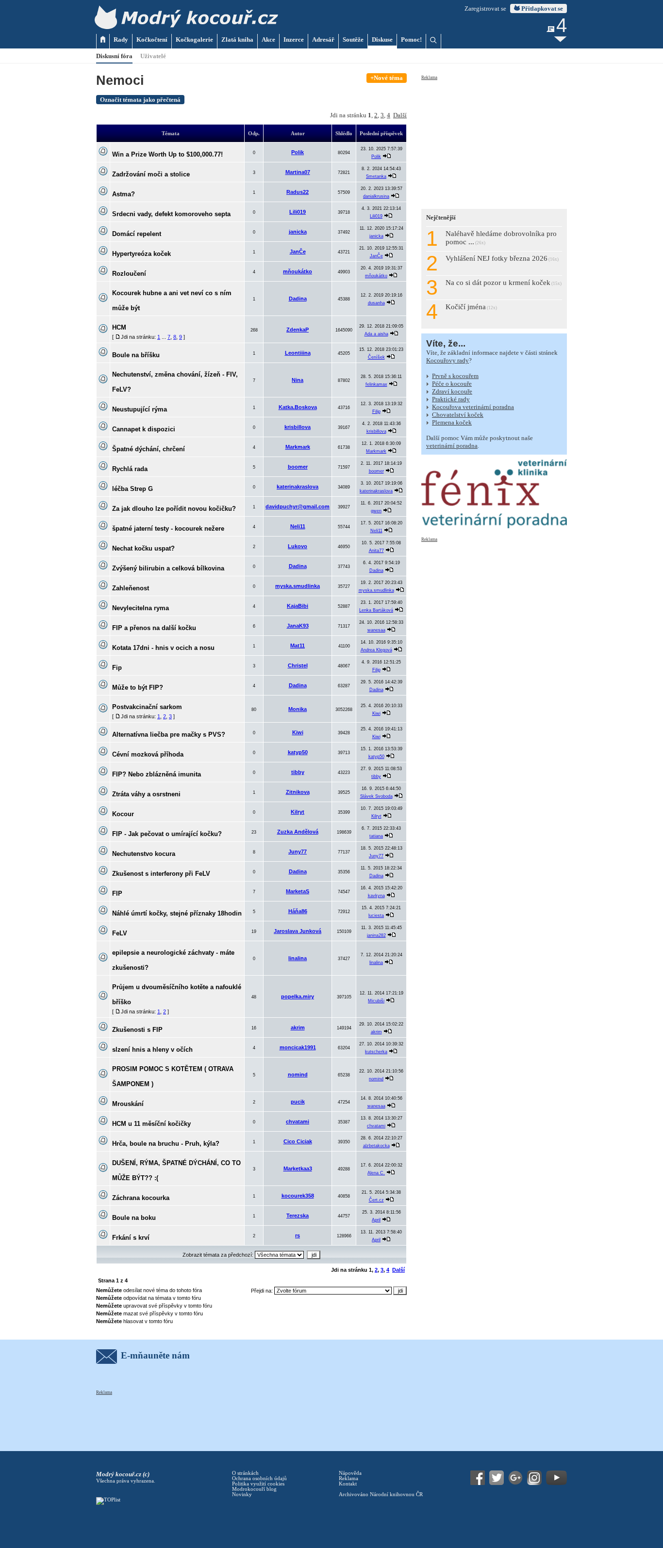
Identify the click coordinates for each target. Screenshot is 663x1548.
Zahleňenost (130, 588)
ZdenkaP (297, 329)
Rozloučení (129, 273)
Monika (297, 709)
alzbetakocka (376, 1145)
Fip (117, 667)
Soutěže (353, 39)
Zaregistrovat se (485, 8)
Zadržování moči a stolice (151, 174)
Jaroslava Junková (297, 931)
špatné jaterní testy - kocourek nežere (168, 528)
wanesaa (376, 630)
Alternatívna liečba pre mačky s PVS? (168, 734)
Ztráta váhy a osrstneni (146, 794)
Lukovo (297, 546)
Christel (298, 665)
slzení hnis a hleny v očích (152, 1049)
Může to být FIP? (137, 687)
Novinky (242, 1494)
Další (400, 115)
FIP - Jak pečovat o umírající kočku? (167, 833)
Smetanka (376, 176)
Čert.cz (376, 1200)
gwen (376, 510)
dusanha (376, 302)
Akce (268, 39)
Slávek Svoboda (376, 796)
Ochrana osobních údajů (259, 1478)
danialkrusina (376, 196)
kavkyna (376, 895)
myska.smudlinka (297, 586)
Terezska (297, 1215)
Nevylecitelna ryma (140, 608)
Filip (376, 411)
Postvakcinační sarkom (147, 707)
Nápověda (350, 1473)
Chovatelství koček (457, 414)
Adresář (323, 39)
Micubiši (376, 1000)
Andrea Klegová (376, 650)
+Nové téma (386, 77)
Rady (121, 39)
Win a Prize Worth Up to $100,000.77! (167, 154)
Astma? (123, 194)
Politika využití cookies (258, 1483)
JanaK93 (298, 626)
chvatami (297, 1121)
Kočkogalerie (194, 39)
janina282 (376, 935)
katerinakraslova (297, 487)
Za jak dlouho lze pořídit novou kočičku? (174, 508)
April (376, 1219)
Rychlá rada (130, 469)
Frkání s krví (130, 1237)
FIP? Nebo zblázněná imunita (156, 774)
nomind (298, 1074)
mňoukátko (297, 271)
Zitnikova (298, 792)
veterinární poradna (452, 445)
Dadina (298, 298)
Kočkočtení (151, 39)
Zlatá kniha (237, 39)
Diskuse (382, 39)
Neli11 (297, 526)
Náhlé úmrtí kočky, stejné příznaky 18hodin (177, 913)
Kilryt (297, 812)
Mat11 (297, 645)
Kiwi (376, 713)
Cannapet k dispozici (143, 429)
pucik (298, 1102)
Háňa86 (297, 911)
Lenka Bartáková (376, 610)
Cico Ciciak (297, 1141)
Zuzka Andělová (297, 832)
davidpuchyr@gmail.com (297, 506)
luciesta (376, 915)
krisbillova (297, 427)
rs (297, 1235)
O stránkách (245, 1473)
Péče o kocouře (452, 383)
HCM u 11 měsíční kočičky (151, 1123)
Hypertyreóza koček (141, 253)
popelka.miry (297, 996)
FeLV (119, 933)
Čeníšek (376, 357)
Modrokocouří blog (254, 1489)
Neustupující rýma (139, 409)
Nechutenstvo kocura (143, 853)
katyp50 (298, 752)
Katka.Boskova (298, 407)
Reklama (429, 77)
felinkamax (376, 384)
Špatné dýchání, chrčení (148, 449)
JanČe (298, 251)
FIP (117, 893)
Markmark (297, 447)
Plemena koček (452, 422)
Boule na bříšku (136, 355)
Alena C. (376, 1172)
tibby (297, 772)
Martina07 (297, 172)
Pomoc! (411, 39)
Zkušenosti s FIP (137, 1029)
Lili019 (297, 212)
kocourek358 (298, 1196)
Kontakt (348, 1483)
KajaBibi (297, 606)
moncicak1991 (298, 1047)
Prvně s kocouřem (455, 375)
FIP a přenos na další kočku (154, 628)
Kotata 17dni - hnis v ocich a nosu (163, 647)
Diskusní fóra (114, 56)
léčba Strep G (132, 488)
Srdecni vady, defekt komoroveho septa (171, 214)
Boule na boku (134, 1217)
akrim (298, 1027)
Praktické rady (451, 399)
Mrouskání (128, 1103)
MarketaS (297, 891)
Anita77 (376, 550)
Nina (297, 380)
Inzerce (293, 39)
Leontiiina (298, 353)
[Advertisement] (494, 141)
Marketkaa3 (297, 1168)
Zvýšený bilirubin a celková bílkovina (168, 568)
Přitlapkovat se (541, 8)
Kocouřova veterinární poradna (473, 407)
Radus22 (297, 192)
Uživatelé (153, 56)
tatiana (376, 836)
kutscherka (376, 1051)
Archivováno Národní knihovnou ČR (381, 1494)
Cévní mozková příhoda (147, 754)
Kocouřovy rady (447, 360)
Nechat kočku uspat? (143, 548)
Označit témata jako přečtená (140, 99)
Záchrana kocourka (140, 1197)
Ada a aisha (376, 334)
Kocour (123, 814)
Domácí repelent (136, 233)
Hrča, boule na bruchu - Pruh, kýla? (165, 1143)
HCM (119, 327)
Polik (297, 152)
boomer (298, 467)
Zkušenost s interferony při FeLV (161, 873)
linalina (297, 958)
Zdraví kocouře (452, 391)
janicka (298, 232)
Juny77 (297, 851)
